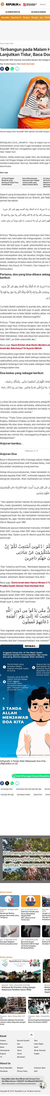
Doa (12, 43)
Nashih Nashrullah (27, 64)
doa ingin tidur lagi (7, 794)
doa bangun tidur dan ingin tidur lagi (28, 789)
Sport (36, 1047)
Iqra (7, 43)
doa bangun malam (23, 794)
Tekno (19, 1050)
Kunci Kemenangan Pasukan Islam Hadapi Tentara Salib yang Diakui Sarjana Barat (30, 181)
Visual (19, 1054)
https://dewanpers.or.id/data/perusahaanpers (19, 1084)
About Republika (6, 1068)
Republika (5, 17)
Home (2, 43)
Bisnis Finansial (39, 1050)
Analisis (20, 1047)
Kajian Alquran (38, 12)
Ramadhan (21, 1057)
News (2, 1047)
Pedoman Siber (39, 1068)
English (36, 1054)
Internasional (4, 1050)
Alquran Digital (12, 12)
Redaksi (20, 1068)
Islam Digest (38, 1044)
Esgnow (3, 1054)
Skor (35, 1040)
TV (1, 1057)
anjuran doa (38, 794)
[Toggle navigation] (2, 4)
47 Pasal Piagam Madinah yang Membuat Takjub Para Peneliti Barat (10, 181)
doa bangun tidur (7, 789)
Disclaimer (4, 1071)
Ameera (3, 1040)
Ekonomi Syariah (23, 1040)
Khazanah (3, 1044)
